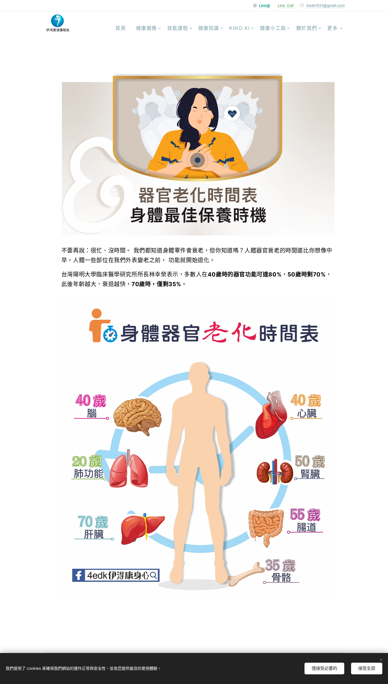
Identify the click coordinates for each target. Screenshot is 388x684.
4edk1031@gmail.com (325, 5)
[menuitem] (122, 28)
